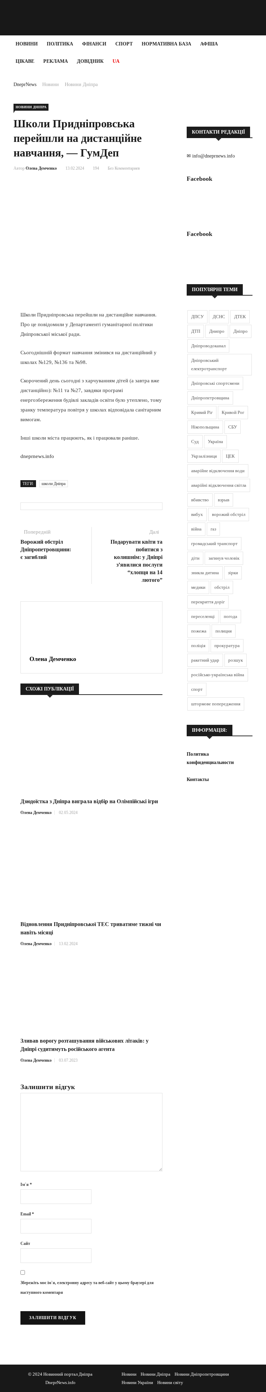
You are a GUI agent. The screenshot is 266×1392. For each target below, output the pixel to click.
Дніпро (240, 331)
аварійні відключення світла (218, 485)
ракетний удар (205, 660)
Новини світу (170, 1382)
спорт (197, 689)
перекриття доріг (208, 601)
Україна (215, 441)
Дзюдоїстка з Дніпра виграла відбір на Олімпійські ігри (89, 801)
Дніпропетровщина (210, 397)
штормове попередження (215, 703)
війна (196, 529)
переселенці (203, 616)
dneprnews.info (37, 456)
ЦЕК (230, 456)
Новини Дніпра (81, 84)
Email (27, 1214)
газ (213, 529)
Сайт (25, 1243)
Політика (60, 43)
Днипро (216, 331)
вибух (197, 514)
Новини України (137, 1382)
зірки (233, 572)
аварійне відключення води (218, 470)
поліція (198, 645)
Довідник (90, 61)
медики (198, 587)
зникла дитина (205, 572)
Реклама (55, 61)
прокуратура (227, 645)
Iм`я (26, 1184)
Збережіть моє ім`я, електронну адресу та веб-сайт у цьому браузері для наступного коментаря (87, 1287)
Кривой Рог (233, 412)
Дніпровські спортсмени (215, 383)
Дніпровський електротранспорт (209, 364)
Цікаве (25, 61)
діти (195, 558)
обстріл (221, 587)
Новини (27, 43)
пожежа (198, 631)
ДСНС (219, 316)
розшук (235, 660)
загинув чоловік (224, 558)
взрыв (223, 499)
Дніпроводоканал (208, 345)
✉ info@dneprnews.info (211, 156)
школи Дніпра (53, 483)
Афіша (209, 43)
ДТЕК (240, 316)
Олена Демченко (41, 168)
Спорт (124, 43)
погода (230, 616)
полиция (223, 631)
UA (116, 61)
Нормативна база (166, 43)
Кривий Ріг (202, 412)
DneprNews (25, 84)
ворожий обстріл (228, 514)
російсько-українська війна (217, 674)
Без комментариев (124, 168)
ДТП (195, 331)
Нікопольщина (205, 427)
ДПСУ (197, 316)
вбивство (200, 499)
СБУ (232, 427)
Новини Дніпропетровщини (202, 1374)
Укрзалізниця (204, 456)
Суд (195, 441)
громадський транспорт (214, 543)
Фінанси (94, 43)
